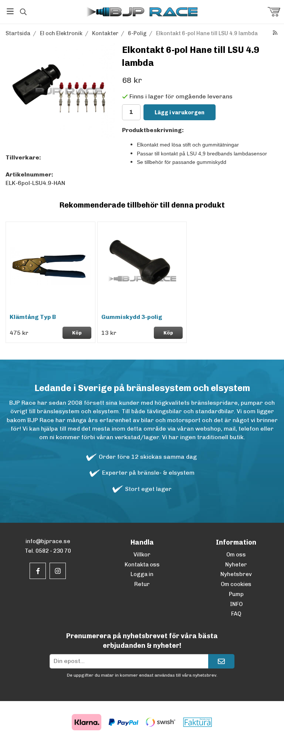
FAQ (236, 613)
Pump (236, 594)
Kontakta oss (142, 564)
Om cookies (236, 584)
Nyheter (236, 564)
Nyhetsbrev (236, 574)
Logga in (142, 574)
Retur (142, 584)
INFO (236, 604)
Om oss (236, 554)
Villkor (142, 554)
